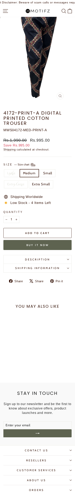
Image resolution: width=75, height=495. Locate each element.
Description (37, 259)
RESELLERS (36, 460)
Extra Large (15, 184)
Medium (29, 173)
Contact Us (36, 450)
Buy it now (37, 245)
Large (11, 173)
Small (47, 173)
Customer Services (36, 470)
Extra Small (41, 184)
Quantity (13, 212)
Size (16, 164)
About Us (36, 480)
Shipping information (37, 268)
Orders (36, 490)
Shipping (9, 149)
